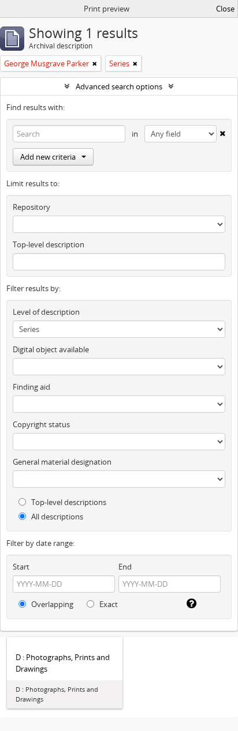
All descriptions (56, 516)
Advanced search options (119, 86)
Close (225, 8)
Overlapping (51, 604)
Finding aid (31, 387)
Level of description (46, 312)
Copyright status (41, 424)
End (125, 567)
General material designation (62, 462)
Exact (108, 604)
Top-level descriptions (67, 502)
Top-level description (48, 244)
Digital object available (51, 349)
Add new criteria (48, 157)
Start (21, 567)
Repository (31, 207)
